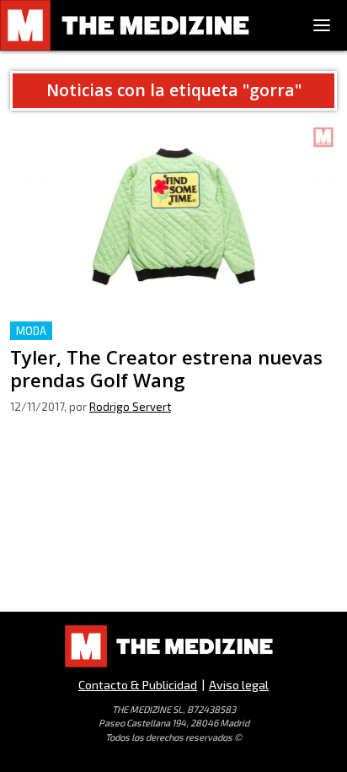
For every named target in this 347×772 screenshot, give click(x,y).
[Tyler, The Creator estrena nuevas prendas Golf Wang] (173, 216)
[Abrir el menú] (321, 25)
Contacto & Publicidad (137, 685)
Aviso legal (239, 685)
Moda (31, 330)
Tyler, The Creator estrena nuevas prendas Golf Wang (172, 331)
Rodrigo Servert (130, 406)
